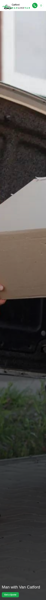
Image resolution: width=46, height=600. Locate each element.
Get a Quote (10, 594)
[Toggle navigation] (41, 5)
